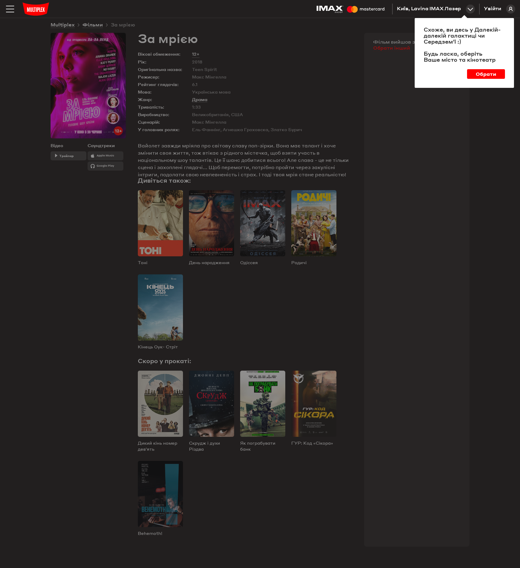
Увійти (492, 9)
